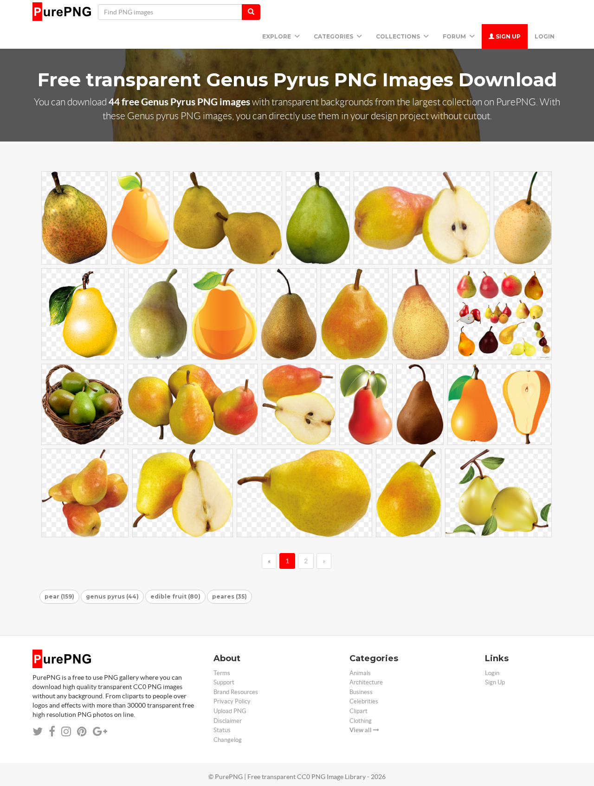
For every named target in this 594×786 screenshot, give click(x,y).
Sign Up (507, 36)
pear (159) (59, 596)
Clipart (358, 711)
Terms (221, 673)
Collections (398, 36)
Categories (334, 36)
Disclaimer (227, 720)
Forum (455, 36)
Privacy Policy (232, 701)
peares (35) (229, 596)
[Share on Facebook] (52, 731)
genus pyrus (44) (112, 596)
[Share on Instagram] (66, 731)
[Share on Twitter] (37, 731)
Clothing (360, 720)
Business (361, 692)
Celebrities (363, 701)
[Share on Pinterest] (82, 731)
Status (222, 730)
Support (223, 682)
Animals (360, 673)
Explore (277, 36)
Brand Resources (235, 692)
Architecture (366, 682)
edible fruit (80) (175, 596)
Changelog (227, 739)
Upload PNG (229, 711)
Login (545, 36)
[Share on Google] (100, 731)
